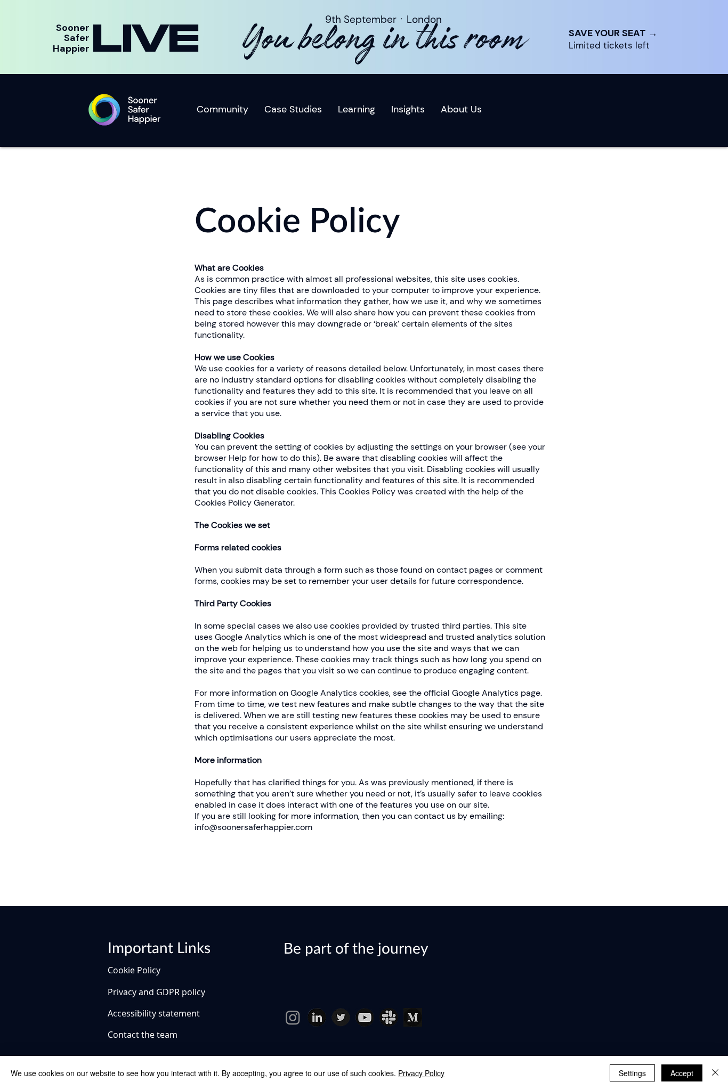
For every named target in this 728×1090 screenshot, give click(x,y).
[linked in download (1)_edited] (317, 1017)
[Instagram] (293, 1017)
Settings (632, 1073)
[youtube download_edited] (364, 1017)
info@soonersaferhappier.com (253, 827)
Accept (681, 1073)
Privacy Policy (421, 1073)
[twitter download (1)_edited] (340, 1017)
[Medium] (412, 1017)
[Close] (715, 1072)
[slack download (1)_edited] (388, 1017)
